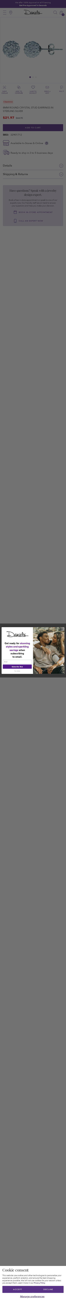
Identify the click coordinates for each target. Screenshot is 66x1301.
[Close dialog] (62, 629)
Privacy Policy (39, 1283)
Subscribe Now (17, 666)
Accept (17, 1289)
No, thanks (17, 671)
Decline (48, 1289)
